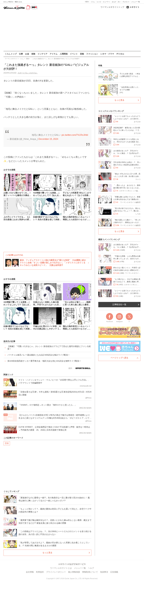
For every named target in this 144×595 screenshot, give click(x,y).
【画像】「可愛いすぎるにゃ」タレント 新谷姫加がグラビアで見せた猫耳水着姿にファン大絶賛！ (49, 347)
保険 (33, 54)
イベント (74, 54)
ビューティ (106, 2)
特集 (100, 65)
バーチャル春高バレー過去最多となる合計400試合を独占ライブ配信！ (38, 355)
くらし (93, 2)
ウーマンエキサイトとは (61, 568)
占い (119, 2)
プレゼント (126, 2)
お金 (27, 54)
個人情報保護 (74, 572)
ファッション (92, 54)
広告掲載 (114, 572)
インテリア (42, 54)
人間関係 (64, 54)
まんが (114, 2)
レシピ (99, 2)
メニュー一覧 (135, 2)
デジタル (120, 54)
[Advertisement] (72, 30)
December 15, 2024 (48, 139)
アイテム (54, 54)
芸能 (82, 54)
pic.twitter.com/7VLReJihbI (75, 135)
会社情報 (30, 572)
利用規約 (40, 572)
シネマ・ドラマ (107, 54)
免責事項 (104, 572)
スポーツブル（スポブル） (28, 73)
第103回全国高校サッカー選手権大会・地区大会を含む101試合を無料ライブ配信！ (44, 361)
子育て (87, 2)
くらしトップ (11, 54)
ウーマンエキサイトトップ (112, 7)
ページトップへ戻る (119, 358)
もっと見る (47, 552)
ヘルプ (91, 568)
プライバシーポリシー (56, 572)
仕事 (21, 54)
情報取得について (90, 572)
